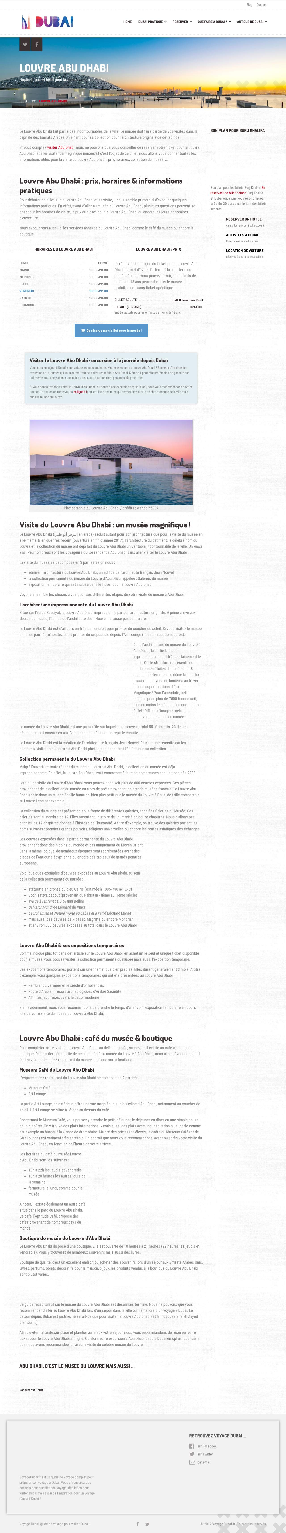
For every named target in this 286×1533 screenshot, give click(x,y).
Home (127, 22)
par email (204, 1462)
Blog (249, 4)
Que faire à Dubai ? (212, 22)
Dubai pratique (150, 22)
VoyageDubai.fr (224, 1524)
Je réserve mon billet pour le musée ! (114, 330)
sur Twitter (205, 1454)
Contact (262, 4)
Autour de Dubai (250, 22)
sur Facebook (207, 1446)
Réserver (180, 22)
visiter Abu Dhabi (60, 147)
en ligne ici (80, 392)
